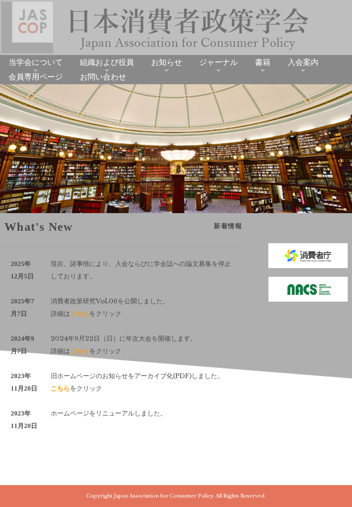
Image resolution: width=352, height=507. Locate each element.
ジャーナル (218, 62)
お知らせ (166, 62)
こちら (79, 313)
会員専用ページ (36, 77)
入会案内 (303, 62)
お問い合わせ (103, 77)
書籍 (262, 62)
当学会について (36, 62)
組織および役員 (107, 62)
